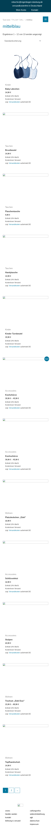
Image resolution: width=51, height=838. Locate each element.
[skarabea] (15, 19)
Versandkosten (14, 102)
